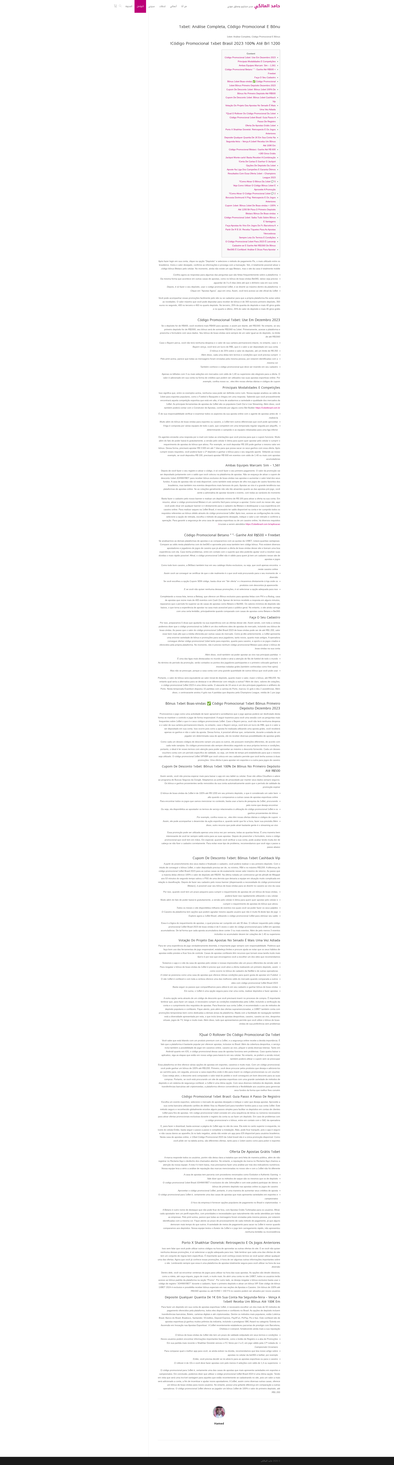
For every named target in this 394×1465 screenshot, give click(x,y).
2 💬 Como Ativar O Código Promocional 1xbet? (252, 193)
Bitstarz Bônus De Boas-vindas (261, 213)
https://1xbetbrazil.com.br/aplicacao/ (249, 524)
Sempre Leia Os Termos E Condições (257, 237)
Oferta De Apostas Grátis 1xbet (260, 125)
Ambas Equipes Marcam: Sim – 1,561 (257, 65)
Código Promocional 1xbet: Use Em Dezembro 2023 (250, 57)
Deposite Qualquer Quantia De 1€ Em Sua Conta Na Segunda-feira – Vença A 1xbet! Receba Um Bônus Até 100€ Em (250, 141)
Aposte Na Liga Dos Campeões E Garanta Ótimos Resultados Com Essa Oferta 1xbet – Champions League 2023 (251, 173)
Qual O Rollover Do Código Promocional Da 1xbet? (251, 113)
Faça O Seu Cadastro (265, 77)
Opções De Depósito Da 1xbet (261, 165)
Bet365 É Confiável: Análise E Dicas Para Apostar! (251, 249)
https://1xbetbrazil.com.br (267, 407)
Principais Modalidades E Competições (257, 61)
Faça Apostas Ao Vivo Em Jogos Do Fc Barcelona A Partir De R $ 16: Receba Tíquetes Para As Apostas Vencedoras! (250, 229)
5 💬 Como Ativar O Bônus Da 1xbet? (257, 181)
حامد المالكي (266, 1461)
